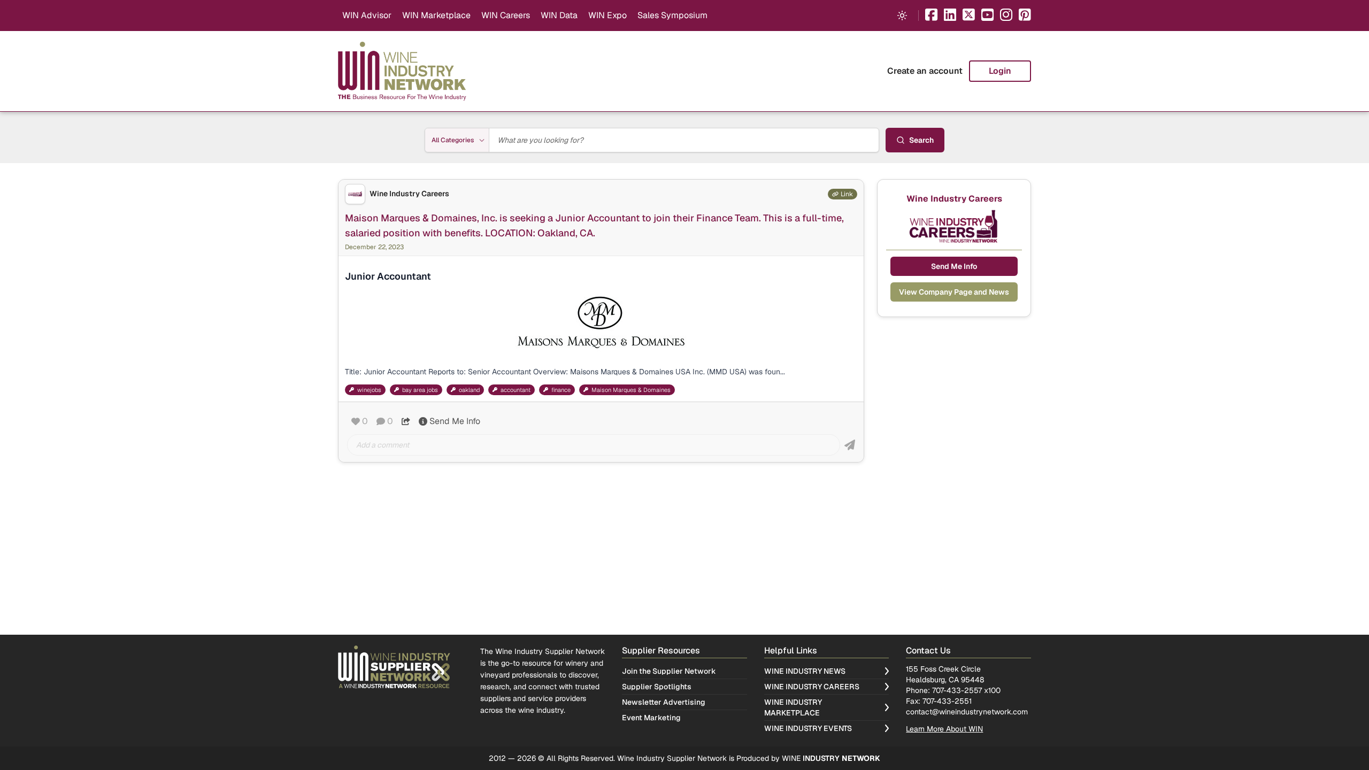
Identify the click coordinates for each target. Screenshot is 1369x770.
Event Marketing (651, 717)
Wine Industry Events (808, 728)
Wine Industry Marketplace (793, 707)
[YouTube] (987, 16)
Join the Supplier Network (669, 671)
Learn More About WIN (944, 729)
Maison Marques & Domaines (631, 390)
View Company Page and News (954, 292)
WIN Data (559, 15)
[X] (969, 16)
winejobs (369, 390)
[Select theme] (902, 15)
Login (1000, 70)
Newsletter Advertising (663, 702)
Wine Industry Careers (409, 193)
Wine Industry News (804, 671)
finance (561, 390)
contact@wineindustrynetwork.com (967, 712)
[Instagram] (1006, 16)
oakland (469, 390)
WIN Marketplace (436, 15)
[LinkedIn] (950, 16)
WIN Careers (505, 15)
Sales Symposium (672, 15)
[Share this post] (406, 421)
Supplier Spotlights (656, 686)
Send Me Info (454, 421)
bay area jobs (420, 390)
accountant (515, 390)
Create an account (925, 70)
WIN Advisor (366, 15)
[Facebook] (931, 16)
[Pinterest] (1025, 16)
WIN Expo (607, 15)
